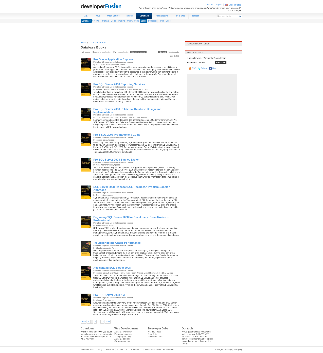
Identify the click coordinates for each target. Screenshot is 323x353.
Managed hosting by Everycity (228, 349)
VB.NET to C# (188, 336)
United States (235, 5)
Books (143, 21)
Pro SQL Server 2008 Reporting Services (119, 84)
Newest (162, 52)
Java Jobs (152, 334)
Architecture (162, 16)
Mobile (130, 16)
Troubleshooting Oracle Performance (117, 242)
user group (105, 334)
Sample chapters (138, 52)
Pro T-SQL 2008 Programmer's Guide (116, 134)
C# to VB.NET (202, 334)
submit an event (88, 334)
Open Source (113, 16)
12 (102, 322)
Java (98, 16)
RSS (194, 68)
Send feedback (88, 349)
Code (113, 21)
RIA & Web (180, 16)
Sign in (219, 5)
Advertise (135, 349)
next (108, 322)
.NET (86, 16)
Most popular (174, 52)
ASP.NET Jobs (154, 332)
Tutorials (105, 21)
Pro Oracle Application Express (113, 59)
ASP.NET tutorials (122, 339)
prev (84, 322)
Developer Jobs (155, 336)
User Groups (133, 21)
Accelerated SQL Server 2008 (112, 267)
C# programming (122, 341)
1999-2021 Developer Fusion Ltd (160, 349)
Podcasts (152, 21)
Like (214, 68)
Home (83, 42)
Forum (161, 21)
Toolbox (195, 16)
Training (121, 21)
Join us (209, 5)
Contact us (122, 349)
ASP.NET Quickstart (123, 332)
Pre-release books (121, 52)
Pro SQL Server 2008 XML (109, 295)
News (96, 21)
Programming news (123, 334)
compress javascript (191, 339)
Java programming (123, 336)
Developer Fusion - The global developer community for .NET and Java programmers (109, 6)
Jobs (168, 21)
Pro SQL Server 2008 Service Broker (116, 159)
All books (86, 52)
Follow (204, 68)
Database (144, 16)
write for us (94, 332)
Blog (100, 349)
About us (110, 349)
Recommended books (102, 52)
